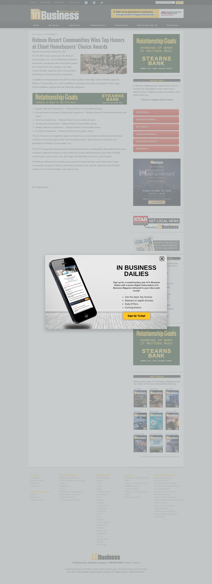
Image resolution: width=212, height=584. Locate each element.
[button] (162, 259)
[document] (106, 292)
